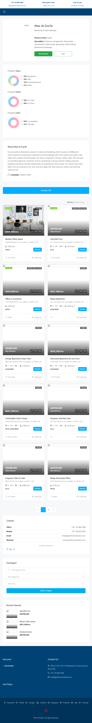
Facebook (10, 703)
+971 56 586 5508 (17, 2)
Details (37, 250)
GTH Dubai (11, 258)
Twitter (21, 703)
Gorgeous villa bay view (60, 418)
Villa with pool (56, 239)
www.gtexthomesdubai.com (74, 540)
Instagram (54, 703)
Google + (32, 703)
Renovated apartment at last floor (65, 359)
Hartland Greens (26, 632)
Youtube (85, 703)
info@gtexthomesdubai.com (17, 5)
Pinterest (66, 703)
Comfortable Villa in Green (16, 418)
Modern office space (14, 239)
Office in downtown (13, 299)
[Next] (53, 509)
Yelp (76, 703)
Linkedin (43, 703)
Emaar (55, 497)
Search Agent (46, 591)
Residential (9, 666)
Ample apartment (57, 299)
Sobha (10, 317)
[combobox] (81, 202)
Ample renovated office (60, 478)
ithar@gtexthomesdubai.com (74, 536)
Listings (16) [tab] (46, 190)
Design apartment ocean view (18, 359)
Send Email (43, 54)
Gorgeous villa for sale (15, 478)
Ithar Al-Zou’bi (12, 437)
